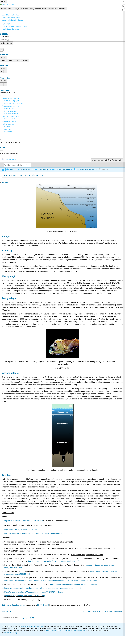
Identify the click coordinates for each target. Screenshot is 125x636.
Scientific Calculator (11, 114)
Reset (3, 57)
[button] (7, 129)
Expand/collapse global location (122, 169)
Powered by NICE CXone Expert (32, 626)
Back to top (5, 611)
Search (6, 165)
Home (11, 169)
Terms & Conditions (63, 630)
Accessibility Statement (79, 630)
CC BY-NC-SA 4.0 (43, 605)
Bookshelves (26, 169)
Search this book (6, 36)
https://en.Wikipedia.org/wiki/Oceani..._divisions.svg (24, 596)
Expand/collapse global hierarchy (4, 169)
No (34, 618)
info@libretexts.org (10, 633)
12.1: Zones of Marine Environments (13, 605)
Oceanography (43, 169)
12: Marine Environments (86, 169)
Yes (26, 618)
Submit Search (6, 43)
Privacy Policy (51, 630)
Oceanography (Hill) (62, 169)
